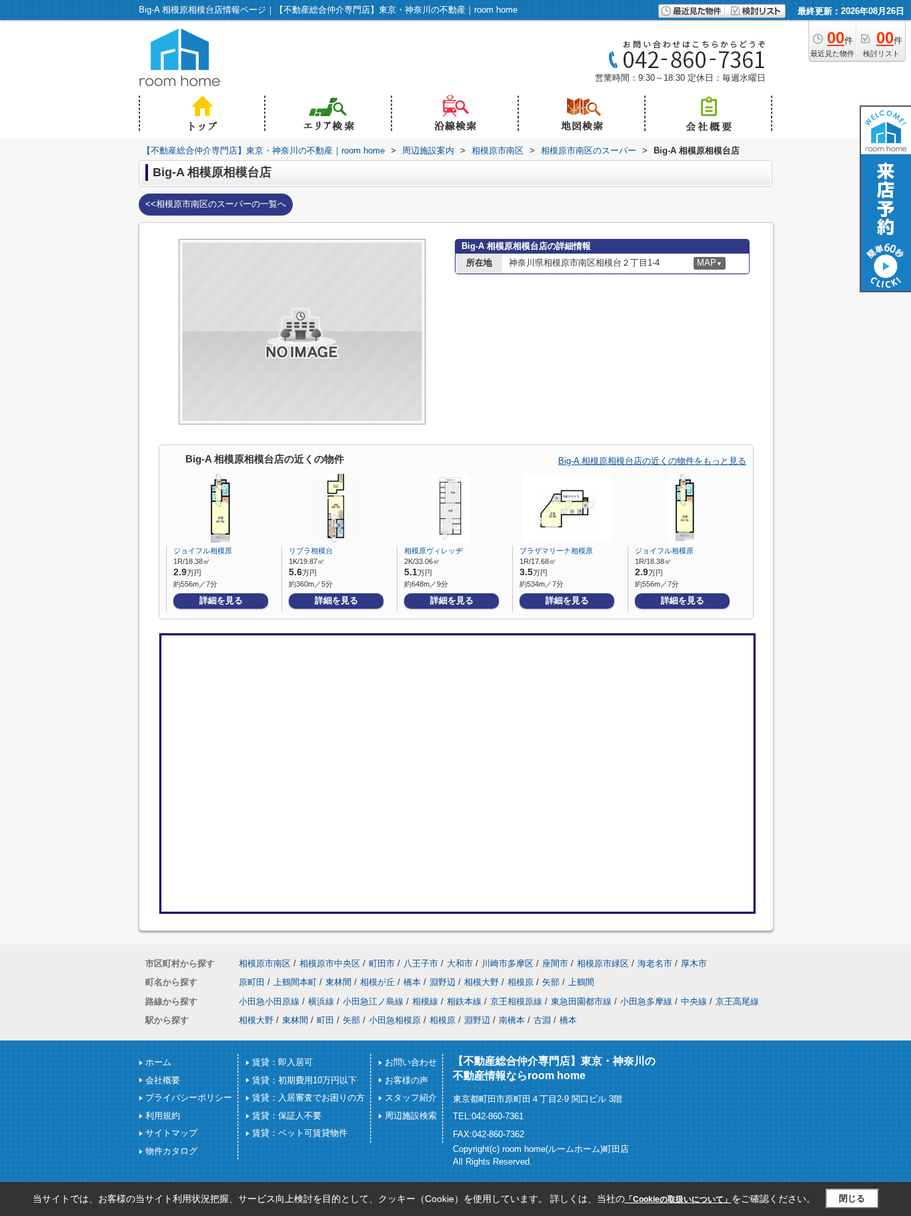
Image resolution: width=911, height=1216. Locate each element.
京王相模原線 (516, 1001)
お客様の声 (406, 1080)
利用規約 (162, 1116)
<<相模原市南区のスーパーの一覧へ (215, 204)
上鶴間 (581, 982)
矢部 (551, 982)
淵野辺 (442, 982)
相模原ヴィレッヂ (433, 551)
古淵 (542, 1020)
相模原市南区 (265, 963)
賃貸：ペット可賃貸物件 (299, 1133)
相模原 (521, 982)
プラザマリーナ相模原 (556, 551)
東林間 (338, 982)
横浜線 (321, 1001)
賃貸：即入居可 (282, 1062)
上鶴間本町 (295, 982)
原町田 (252, 982)
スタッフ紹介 (411, 1098)
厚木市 (694, 963)
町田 (325, 1020)
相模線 (425, 1001)
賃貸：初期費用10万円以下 (304, 1080)
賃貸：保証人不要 (286, 1116)
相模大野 (481, 982)
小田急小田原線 (269, 1001)
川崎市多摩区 (508, 963)
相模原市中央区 (329, 963)
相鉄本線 (464, 1001)
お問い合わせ (411, 1062)
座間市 (555, 963)
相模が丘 (377, 982)
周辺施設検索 (411, 1116)
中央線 (694, 1001)
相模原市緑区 (603, 963)
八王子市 (420, 963)
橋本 (412, 982)
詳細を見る (221, 600)
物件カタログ (171, 1151)
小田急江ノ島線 (373, 1001)
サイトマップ (171, 1133)
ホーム (158, 1062)
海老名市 (655, 963)
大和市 (460, 963)
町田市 (382, 963)
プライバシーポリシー (188, 1098)
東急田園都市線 (581, 1001)
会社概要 (162, 1080)
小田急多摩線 (646, 1001)
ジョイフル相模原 (202, 551)
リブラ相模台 (311, 551)
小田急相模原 (395, 1020)
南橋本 (512, 1020)
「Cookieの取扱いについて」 (678, 1199)
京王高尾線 (737, 1001)
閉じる (852, 1198)
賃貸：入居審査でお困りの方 (308, 1098)
